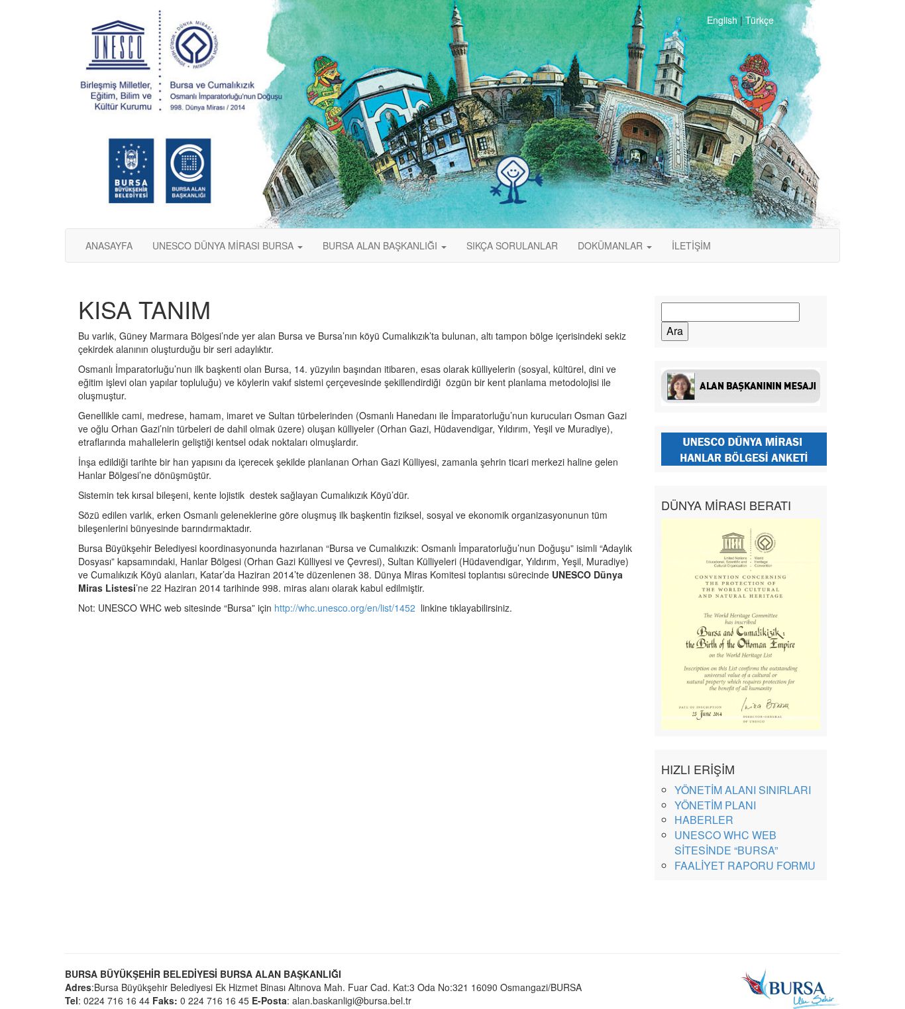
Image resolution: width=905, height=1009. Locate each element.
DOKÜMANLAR (611, 245)
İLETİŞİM (691, 245)
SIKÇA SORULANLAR (512, 245)
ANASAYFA (109, 245)
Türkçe (759, 20)
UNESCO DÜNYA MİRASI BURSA (224, 245)
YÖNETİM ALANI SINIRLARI (742, 789)
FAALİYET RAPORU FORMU (745, 865)
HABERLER (703, 819)
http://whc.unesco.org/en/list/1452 (346, 607)
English (722, 20)
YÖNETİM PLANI (715, 805)
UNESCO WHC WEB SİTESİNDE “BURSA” (726, 842)
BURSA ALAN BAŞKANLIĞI (381, 245)
